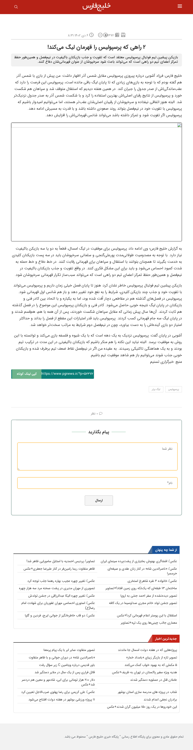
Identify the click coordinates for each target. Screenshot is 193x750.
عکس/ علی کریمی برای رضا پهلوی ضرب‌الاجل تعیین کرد (58, 692)
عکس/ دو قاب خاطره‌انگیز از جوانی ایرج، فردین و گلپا (60, 615)
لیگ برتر (156, 389)
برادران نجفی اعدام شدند (160, 699)
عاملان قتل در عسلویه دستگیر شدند (153, 679)
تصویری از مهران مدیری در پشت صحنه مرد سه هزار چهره (57, 588)
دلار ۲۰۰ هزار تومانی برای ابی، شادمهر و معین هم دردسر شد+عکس (58, 682)
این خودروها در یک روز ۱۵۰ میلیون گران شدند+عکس (142, 706)
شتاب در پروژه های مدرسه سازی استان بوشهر (147, 692)
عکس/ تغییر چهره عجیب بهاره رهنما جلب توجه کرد (61, 581)
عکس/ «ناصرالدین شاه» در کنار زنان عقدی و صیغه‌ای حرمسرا (142, 571)
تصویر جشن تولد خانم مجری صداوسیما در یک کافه (143, 603)
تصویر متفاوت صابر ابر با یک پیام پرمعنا (69, 650)
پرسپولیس (173, 389)
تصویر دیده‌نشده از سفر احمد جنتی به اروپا (149, 595)
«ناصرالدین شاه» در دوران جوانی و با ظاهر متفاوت (62, 657)
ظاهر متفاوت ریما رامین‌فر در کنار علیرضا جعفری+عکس (59, 568)
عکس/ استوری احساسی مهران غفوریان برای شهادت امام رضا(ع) (58, 605)
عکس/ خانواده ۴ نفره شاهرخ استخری (152, 581)
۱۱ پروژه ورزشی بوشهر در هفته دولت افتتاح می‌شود (61, 699)
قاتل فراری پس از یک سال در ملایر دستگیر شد (65, 672)
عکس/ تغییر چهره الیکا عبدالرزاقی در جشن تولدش (61, 595)
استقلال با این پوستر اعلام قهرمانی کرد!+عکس (147, 615)
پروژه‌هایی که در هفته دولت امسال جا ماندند (147, 650)
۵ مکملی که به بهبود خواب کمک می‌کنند (151, 665)
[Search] (16, 7)
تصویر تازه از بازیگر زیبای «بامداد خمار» (151, 657)
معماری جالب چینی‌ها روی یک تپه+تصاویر (149, 622)
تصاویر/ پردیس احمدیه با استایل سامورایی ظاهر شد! (61, 561)
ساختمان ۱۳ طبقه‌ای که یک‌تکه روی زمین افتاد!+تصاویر (141, 588)
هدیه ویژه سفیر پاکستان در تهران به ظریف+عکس (144, 672)
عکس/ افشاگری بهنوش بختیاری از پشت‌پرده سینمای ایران (139, 561)
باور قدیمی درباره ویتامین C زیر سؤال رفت (67, 665)
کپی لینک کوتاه (27, 373)
